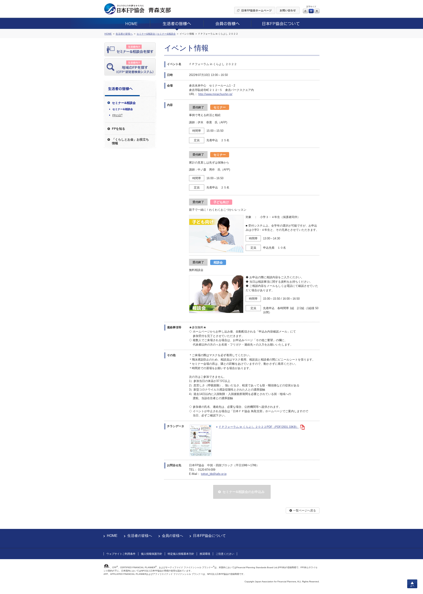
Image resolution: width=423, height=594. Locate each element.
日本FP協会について (209, 536)
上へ (412, 583)
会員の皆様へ (172, 536)
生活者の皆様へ (139, 536)
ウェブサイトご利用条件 (120, 553)
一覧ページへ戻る (304, 510)
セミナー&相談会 (122, 109)
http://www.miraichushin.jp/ (215, 94)
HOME (112, 536)
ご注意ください (225, 553)
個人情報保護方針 (151, 553)
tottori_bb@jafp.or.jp (213, 474)
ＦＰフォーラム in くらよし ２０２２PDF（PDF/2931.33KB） (259, 427)
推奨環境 (205, 553)
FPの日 (117, 115)
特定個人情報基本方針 (181, 553)
